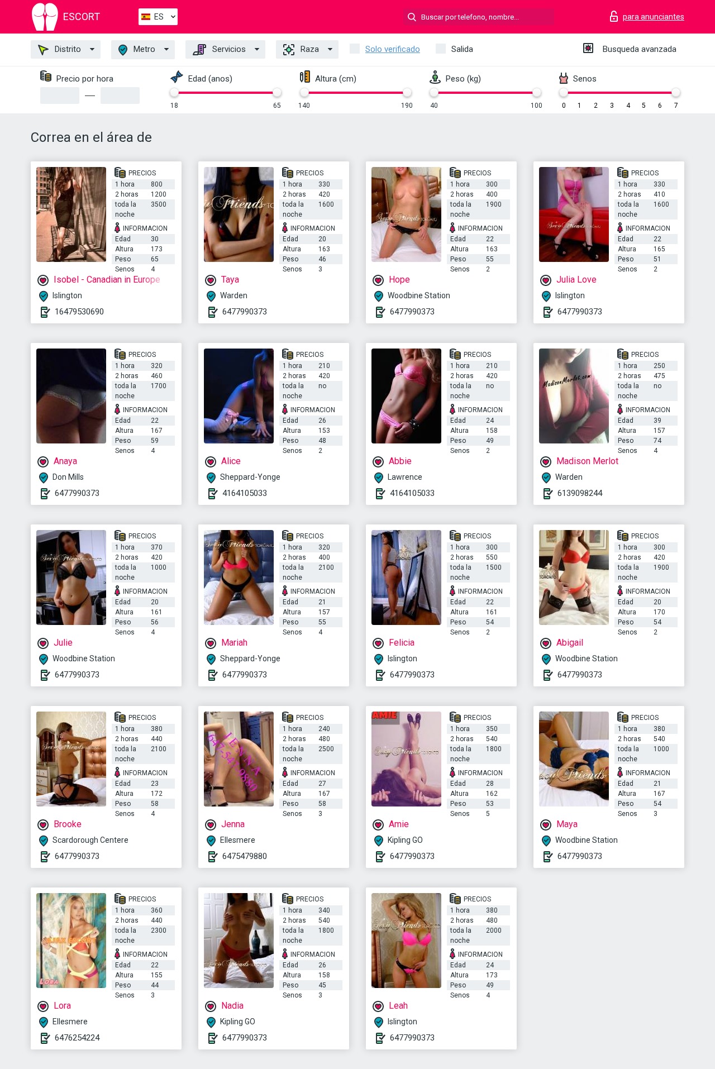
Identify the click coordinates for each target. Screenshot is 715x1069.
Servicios (228, 49)
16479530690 (79, 312)
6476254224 (77, 1038)
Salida (462, 49)
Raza (308, 49)
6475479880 (244, 856)
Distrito (67, 49)
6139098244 (579, 493)
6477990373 (244, 312)
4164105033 (244, 493)
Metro (143, 49)
